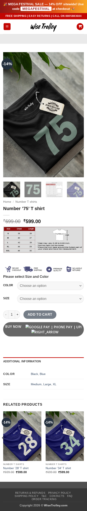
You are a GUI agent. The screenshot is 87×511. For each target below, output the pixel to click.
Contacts (57, 496)
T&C (44, 496)
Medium (36, 384)
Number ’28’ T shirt (16, 468)
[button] (7, 26)
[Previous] (10, 114)
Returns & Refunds (30, 492)
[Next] (77, 114)
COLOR (8, 285)
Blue (43, 374)
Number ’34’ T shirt (58, 468)
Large (47, 384)
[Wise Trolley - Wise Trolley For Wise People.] (43, 26)
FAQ (69, 496)
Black (34, 374)
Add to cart (40, 314)
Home (7, 201)
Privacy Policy (59, 492)
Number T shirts (26, 201)
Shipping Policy (26, 496)
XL (54, 384)
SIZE (6, 298)
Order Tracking (44, 499)
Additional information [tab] (22, 361)
